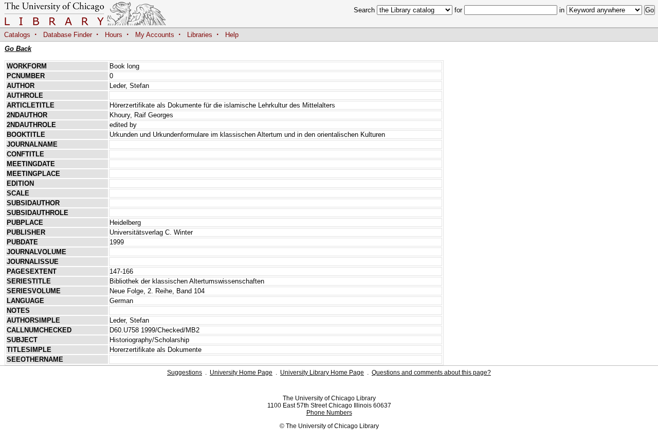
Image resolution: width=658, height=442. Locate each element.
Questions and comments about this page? (431, 372)
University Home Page (241, 372)
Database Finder (67, 35)
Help (232, 35)
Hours (113, 35)
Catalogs (17, 35)
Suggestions (184, 372)
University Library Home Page (322, 372)
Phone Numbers (329, 412)
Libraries (199, 35)
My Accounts (154, 35)
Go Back (18, 48)
